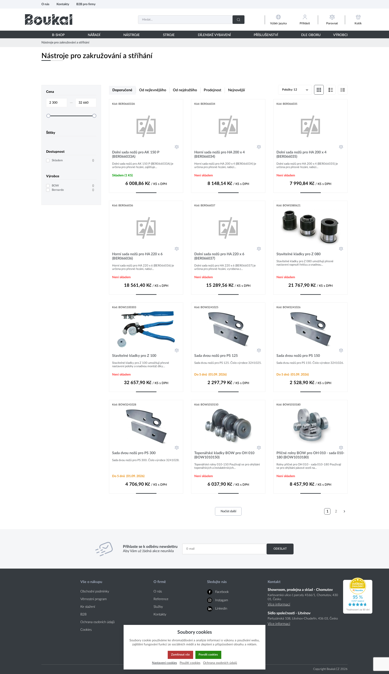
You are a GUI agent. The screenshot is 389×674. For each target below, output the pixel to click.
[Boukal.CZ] (48, 19)
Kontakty (63, 4)
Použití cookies (190, 663)
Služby (158, 606)
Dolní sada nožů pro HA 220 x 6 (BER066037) (219, 256)
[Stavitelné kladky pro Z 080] (310, 227)
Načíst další (228, 511)
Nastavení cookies (164, 663)
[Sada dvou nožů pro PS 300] (146, 426)
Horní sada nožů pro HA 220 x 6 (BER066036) (137, 256)
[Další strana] (344, 511)
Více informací (279, 604)
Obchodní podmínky (94, 591)
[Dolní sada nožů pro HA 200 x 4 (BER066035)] (310, 125)
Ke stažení (87, 606)
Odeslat (280, 548)
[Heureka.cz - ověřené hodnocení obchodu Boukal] (357, 612)
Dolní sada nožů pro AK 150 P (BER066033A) (135, 154)
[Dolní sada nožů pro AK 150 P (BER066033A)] (146, 125)
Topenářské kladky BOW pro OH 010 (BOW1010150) (224, 455)
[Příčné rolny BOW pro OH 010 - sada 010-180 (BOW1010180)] (310, 426)
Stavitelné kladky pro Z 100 (134, 355)
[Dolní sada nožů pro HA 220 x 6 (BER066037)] (228, 227)
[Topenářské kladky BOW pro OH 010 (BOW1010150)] (228, 426)
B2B (83, 614)
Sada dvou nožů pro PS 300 (134, 453)
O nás (45, 4)
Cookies (86, 629)
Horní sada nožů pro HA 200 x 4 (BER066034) (219, 154)
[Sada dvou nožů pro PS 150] (310, 329)
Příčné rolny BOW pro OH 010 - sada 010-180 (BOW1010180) (310, 455)
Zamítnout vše (180, 654)
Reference (161, 599)
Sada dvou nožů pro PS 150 (298, 355)
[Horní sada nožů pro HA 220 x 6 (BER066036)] (146, 227)
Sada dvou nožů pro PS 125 (216, 355)
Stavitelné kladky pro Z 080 (298, 254)
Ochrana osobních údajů (97, 622)
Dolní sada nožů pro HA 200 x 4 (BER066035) (301, 154)
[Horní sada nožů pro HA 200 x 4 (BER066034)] (228, 125)
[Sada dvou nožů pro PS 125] (228, 329)
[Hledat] (238, 19)
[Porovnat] (176, 147)
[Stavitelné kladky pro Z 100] (146, 329)
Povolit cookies (208, 654)
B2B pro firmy (85, 4)
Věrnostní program (93, 599)
